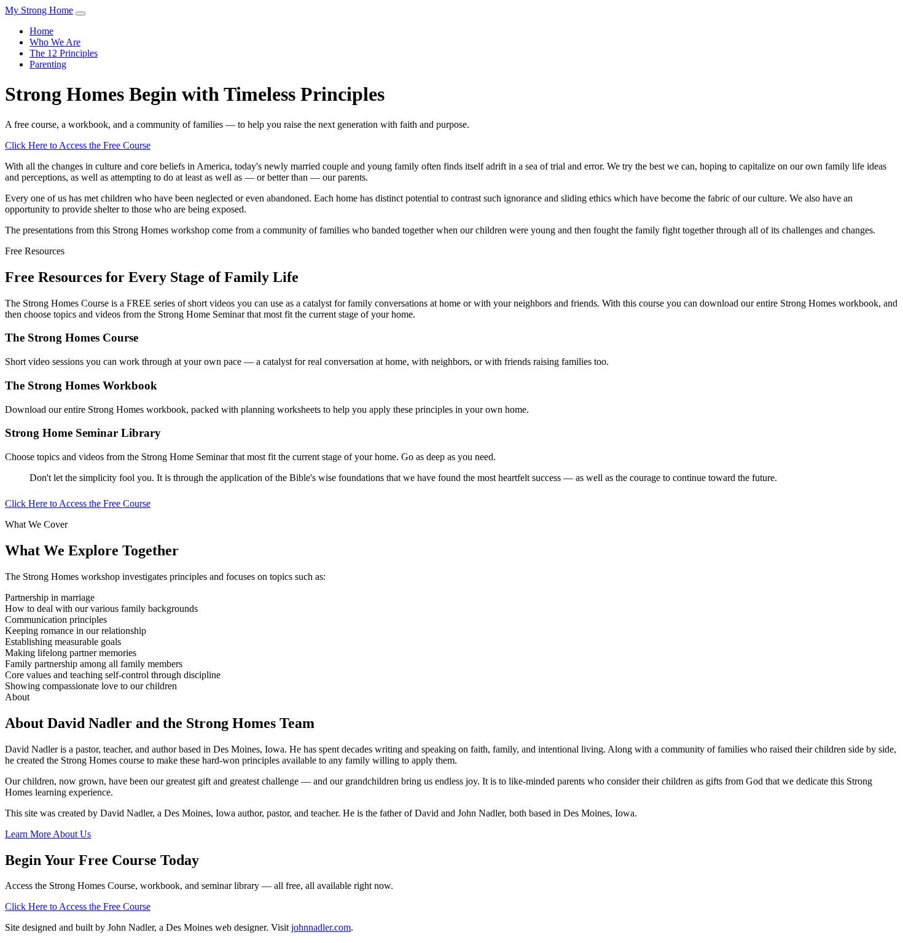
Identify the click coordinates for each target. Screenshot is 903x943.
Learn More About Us (48, 834)
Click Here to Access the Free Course (77, 145)
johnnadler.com (321, 927)
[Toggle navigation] (80, 13)
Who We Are (54, 42)
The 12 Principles (63, 53)
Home (41, 31)
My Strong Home (39, 10)
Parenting (47, 64)
